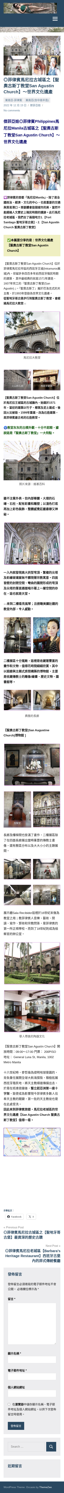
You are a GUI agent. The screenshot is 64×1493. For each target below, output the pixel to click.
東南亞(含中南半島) (37, 100)
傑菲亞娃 (35, 105)
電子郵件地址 (17, 1370)
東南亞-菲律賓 (13, 100)
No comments (12, 110)
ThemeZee (45, 1487)
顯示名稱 (14, 1353)
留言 (11, 1299)
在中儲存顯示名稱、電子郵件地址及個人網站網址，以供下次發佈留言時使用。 (32, 1409)
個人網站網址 (16, 1387)
